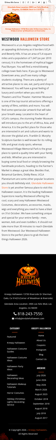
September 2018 (41, 403)
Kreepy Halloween (16, 342)
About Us (41, 340)
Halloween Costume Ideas (17, 359)
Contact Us (41, 359)
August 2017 (41, 417)
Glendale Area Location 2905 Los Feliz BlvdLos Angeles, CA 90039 (28, 8)
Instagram (41, 349)
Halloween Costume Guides (17, 350)
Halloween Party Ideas (15, 368)
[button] (49, 2)
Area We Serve (12, 2)
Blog (41, 354)
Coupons (41, 345)
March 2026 (41, 389)
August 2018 (41, 408)
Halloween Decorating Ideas (15, 377)
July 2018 (41, 413)
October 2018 (41, 399)
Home (41, 335)
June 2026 (41, 380)
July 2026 (41, 375)
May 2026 (41, 384)
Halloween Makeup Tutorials (16, 385)
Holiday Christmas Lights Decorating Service (16, 401)
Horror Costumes (15, 392)
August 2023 (41, 394)
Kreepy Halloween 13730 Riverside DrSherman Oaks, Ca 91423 (28, 30)
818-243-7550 (29, 314)
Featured (11, 336)
